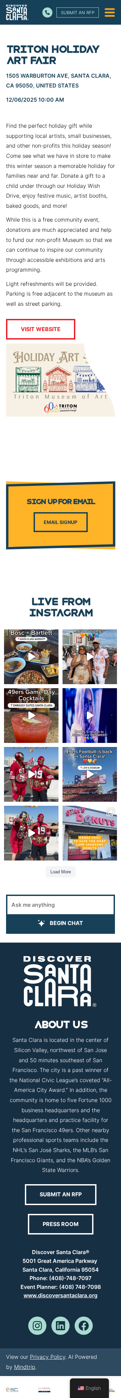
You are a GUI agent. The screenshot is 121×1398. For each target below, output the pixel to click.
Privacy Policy (47, 1356)
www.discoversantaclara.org (60, 1295)
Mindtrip (24, 1367)
